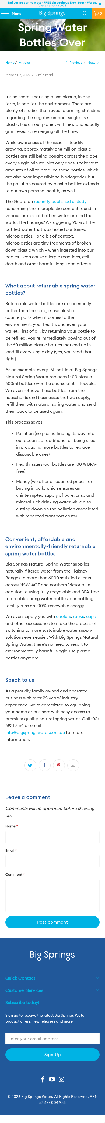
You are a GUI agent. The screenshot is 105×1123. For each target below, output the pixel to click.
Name (11, 826)
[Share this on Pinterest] (59, 765)
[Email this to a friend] (73, 765)
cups (91, 616)
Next (92, 62)
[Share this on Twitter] (30, 765)
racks (78, 616)
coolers (63, 616)
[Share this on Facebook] (45, 765)
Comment (15, 874)
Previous (75, 62)
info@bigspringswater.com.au (35, 732)
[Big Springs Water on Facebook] (43, 1080)
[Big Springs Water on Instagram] (62, 1080)
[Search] (85, 13)
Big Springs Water (36, 1096)
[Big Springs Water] (52, 13)
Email (11, 850)
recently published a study (60, 201)
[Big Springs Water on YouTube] (52, 1080)
